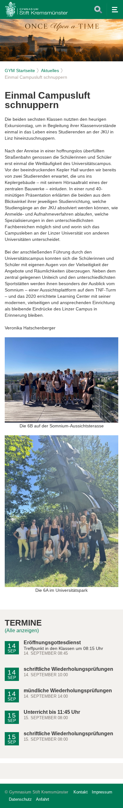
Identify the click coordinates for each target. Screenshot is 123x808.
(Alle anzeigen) (22, 630)
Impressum (102, 792)
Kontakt (80, 792)
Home (36, 9)
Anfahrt (42, 799)
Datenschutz (20, 799)
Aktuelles (50, 70)
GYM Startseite (20, 70)
